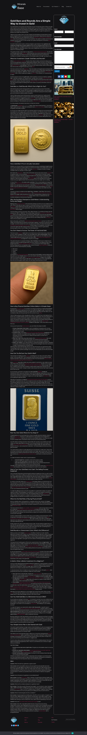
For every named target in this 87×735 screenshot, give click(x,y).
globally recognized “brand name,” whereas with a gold (23, 557)
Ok (72, 733)
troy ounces (17, 689)
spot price (20, 172)
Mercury (26, 722)
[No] (85, 733)
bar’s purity (12, 209)
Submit (57, 71)
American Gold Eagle (33, 545)
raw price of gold (37, 101)
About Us (39, 6)
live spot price (33, 177)
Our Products (55, 6)
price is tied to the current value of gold (21, 487)
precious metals (29, 565)
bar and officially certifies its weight (33, 365)
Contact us (40, 717)
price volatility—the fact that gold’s (31, 508)
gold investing (17, 438)
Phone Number (58, 36)
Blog (63, 6)
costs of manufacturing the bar (23, 183)
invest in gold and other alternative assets (30, 608)
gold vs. (48, 570)
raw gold (49, 172)
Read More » (56, 99)
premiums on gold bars (41, 185)
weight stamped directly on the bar (33, 221)
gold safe (17, 436)
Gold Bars (20, 105)
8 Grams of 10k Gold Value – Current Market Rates (63, 120)
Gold (25, 720)
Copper (53, 722)
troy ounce (30, 178)
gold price (34, 169)
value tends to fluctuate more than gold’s (25, 589)
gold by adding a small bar (25, 243)
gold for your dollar (39, 107)
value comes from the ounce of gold (33, 546)
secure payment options (41, 338)
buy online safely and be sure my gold (28, 701)
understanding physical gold (40, 52)
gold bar (26, 69)
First (55, 33)
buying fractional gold (23, 254)
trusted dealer (42, 711)
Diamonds (40, 722)
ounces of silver (31, 576)
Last (65, 33)
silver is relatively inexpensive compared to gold (21, 588)
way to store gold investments (20, 444)
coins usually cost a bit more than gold (31, 551)
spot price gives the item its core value (42, 193)
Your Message (57, 49)
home (40, 313)
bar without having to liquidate (33, 257)
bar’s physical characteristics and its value (20, 225)
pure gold (48, 217)
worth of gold (23, 579)
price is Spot (24, 677)
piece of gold (27, 533)
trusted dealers (25, 326)
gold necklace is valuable (20, 61)
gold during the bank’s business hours (27, 454)
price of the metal (31, 174)
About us (26, 717)
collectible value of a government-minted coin (41, 81)
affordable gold (20, 308)
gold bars (24, 53)
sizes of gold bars (43, 245)
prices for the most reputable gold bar (35, 332)
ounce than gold (37, 573)
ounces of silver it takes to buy (20, 586)
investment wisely (17, 505)
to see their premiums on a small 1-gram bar (40, 650)
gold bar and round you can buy (23, 193)
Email (56, 43)
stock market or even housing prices (26, 509)
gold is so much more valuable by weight (33, 578)
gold (33, 66)
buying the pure (16, 65)
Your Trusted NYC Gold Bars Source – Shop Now (63, 97)
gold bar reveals (21, 203)
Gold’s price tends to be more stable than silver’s (30, 582)
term (29, 599)
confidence (46, 376)
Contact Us (68, 6)
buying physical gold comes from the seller (37, 379)
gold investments (21, 614)
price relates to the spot (27, 651)
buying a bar (34, 603)
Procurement (46, 6)
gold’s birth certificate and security (33, 363)
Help (52, 717)
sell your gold (29, 481)
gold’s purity (46, 493)
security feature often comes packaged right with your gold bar (31, 359)
